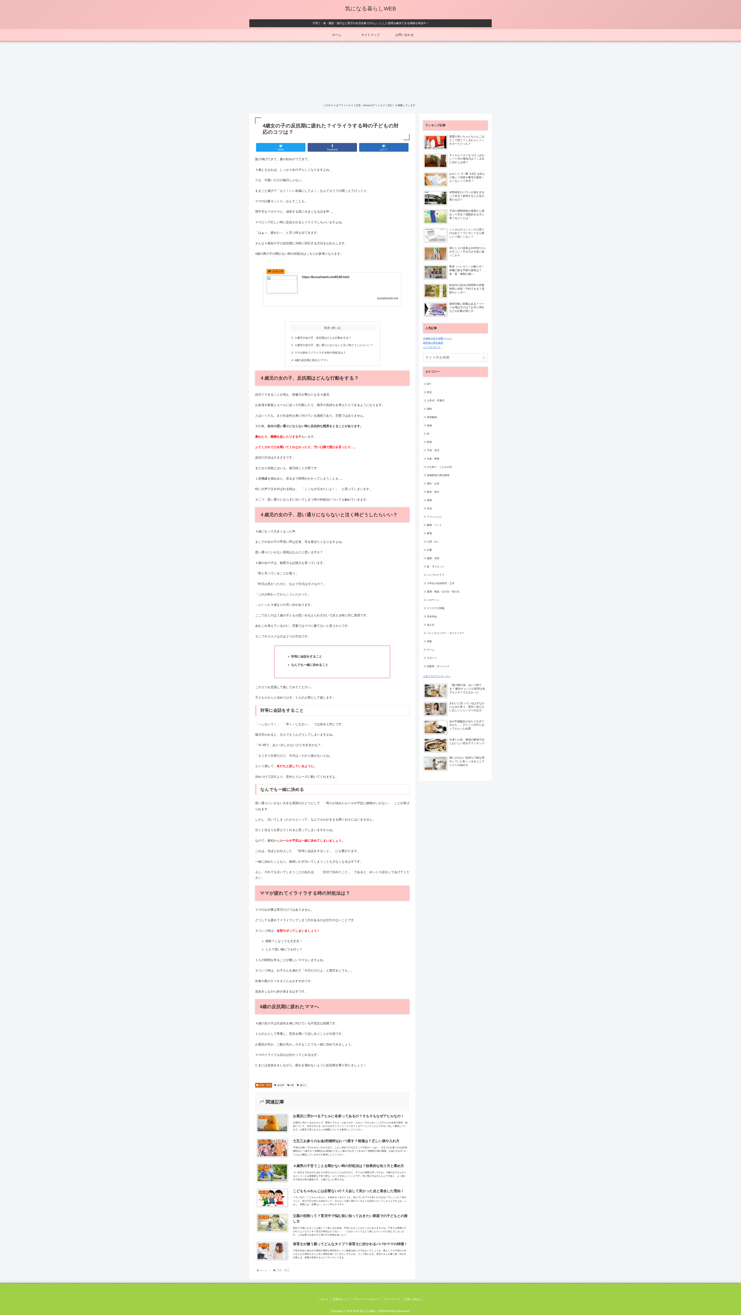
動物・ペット (434, 525)
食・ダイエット (435, 566)
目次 (327, 327)
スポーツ (432, 658)
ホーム (325, 1299)
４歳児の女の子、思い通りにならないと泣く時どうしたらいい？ (333, 345)
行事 (429, 549)
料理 (429, 442)
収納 (429, 425)
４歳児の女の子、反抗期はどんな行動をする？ (322, 337)
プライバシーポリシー (366, 1299)
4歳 (292, 1085)
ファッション (434, 516)
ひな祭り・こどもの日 (439, 466)
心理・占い (433, 541)
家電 (429, 533)
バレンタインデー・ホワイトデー (445, 633)
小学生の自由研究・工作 (440, 583)
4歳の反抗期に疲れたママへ (311, 360)
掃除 (429, 408)
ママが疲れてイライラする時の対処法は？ (320, 352)
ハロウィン (433, 599)
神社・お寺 (433, 483)
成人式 (430, 624)
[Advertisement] (370, 72)
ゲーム (430, 649)
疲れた (303, 1085)
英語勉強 (432, 417)
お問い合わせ (412, 1299)
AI (428, 433)
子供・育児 (265, 1085)
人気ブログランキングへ (437, 676)
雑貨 (429, 500)
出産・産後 (433, 458)
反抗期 (280, 1085)
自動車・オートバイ (438, 666)
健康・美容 (433, 558)
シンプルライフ (432, 347)
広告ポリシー (341, 1299)
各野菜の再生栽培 (433, 342)
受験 (429, 641)
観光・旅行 (433, 491)
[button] (483, 357)
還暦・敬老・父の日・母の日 (443, 591)
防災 (429, 392)
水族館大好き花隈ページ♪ (437, 338)
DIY (429, 383)
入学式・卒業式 (435, 400)
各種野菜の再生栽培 (438, 475)
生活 (429, 508)
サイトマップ (392, 1299)
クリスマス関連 (435, 608)
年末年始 (432, 616)
